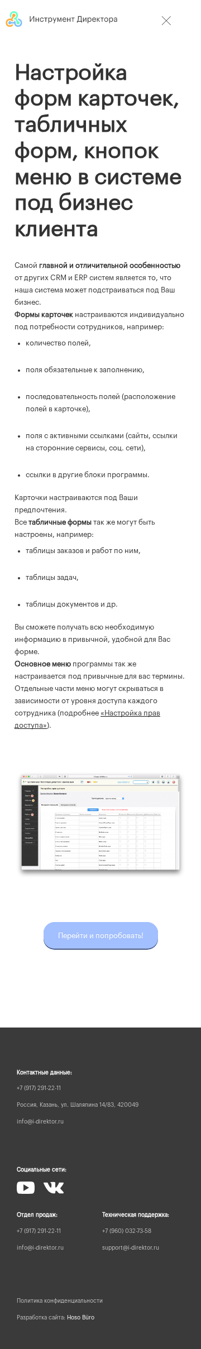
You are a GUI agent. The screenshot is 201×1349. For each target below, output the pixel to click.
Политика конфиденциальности (60, 1301)
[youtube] (26, 1188)
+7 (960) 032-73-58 (126, 1231)
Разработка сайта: (55, 1318)
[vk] (54, 1188)
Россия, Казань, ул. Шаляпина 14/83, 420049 (77, 1105)
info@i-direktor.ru (40, 1122)
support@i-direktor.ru (130, 1248)
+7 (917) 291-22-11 (39, 1088)
